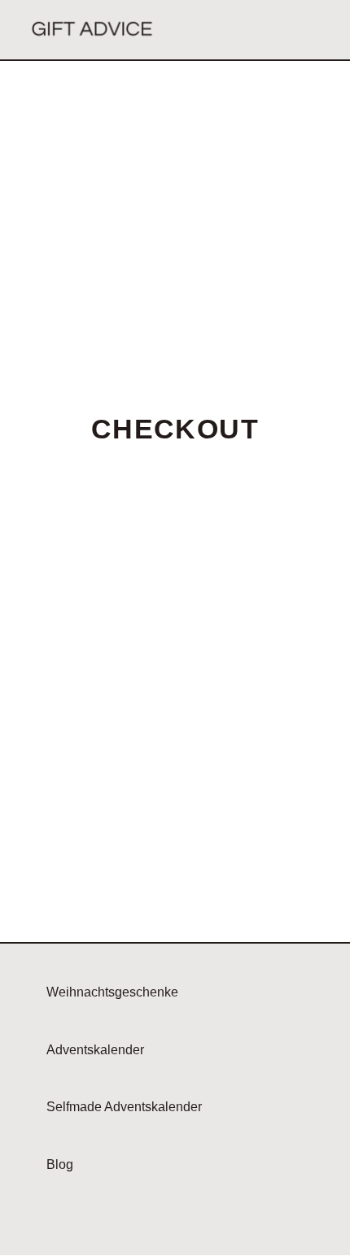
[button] (311, 30)
